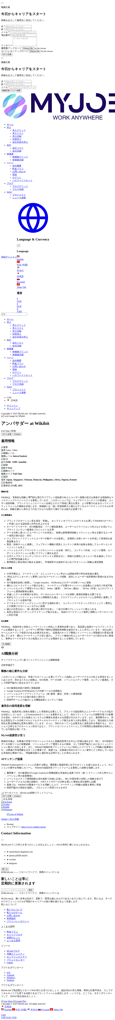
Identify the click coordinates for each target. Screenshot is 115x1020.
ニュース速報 (19, 198)
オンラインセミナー (17, 957)
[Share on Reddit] (5, 807)
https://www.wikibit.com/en (33, 827)
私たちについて (14, 909)
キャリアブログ (14, 935)
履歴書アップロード (11, 48)
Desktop (10, 980)
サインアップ (13, 408)
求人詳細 (16, 136)
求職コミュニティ (16, 954)
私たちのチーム (14, 912)
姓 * (3, 29)
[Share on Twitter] (5, 804)
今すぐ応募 (6, 54)
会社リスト (18, 148)
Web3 (9, 192)
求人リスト (18, 133)
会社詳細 (16, 151)
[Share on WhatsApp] (6, 809)
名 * (3, 26)
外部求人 (16, 139)
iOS (8, 972)
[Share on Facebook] (6, 802)
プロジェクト (19, 195)
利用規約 (11, 918)
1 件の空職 (13, 819)
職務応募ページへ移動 (11, 90)
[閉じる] (2, 839)
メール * (5, 32)
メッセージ (6, 45)
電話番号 (6, 35)
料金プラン (18, 168)
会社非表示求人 (20, 142)
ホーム (10, 124)
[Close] (2, 3)
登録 (14, 174)
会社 (9, 145)
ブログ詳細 (18, 189)
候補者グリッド (20, 157)
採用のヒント (13, 937)
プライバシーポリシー (18, 921)
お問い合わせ (19, 171)
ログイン (16, 177)
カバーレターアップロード (14, 51)
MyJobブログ (13, 951)
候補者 (10, 154)
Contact (17, 434)
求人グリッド (19, 130)
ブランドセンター (16, 960)
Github (10, 962)
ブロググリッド (20, 186)
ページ (10, 163)
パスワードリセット (22, 180)
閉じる (5, 869)
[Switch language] (33, 233)
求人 (9, 127)
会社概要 (16, 166)
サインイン (11, 257)
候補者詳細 (18, 160)
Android (10, 975)
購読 (30, 890)
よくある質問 (13, 940)
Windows (11, 977)
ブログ (10, 183)
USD (3, 1015)
